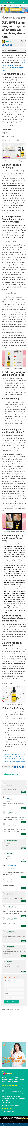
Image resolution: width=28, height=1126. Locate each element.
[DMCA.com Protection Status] (24, 1118)
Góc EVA (3, 5)
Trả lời (23, 791)
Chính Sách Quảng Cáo (7, 1081)
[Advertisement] (14, 1025)
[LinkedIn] (5, 1112)
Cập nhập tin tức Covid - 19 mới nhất (11, 1096)
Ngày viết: (8, 766)
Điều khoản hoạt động (7, 1079)
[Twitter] (6, 45)
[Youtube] (10, 1112)
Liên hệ (16, 1077)
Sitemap (16, 1081)
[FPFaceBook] (2, 1112)
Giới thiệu (4, 1077)
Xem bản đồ (7, 1100)
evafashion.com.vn (5, 1118)
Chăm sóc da (17, 5)
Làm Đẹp (10, 5)
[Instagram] (8, 1112)
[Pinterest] (8, 45)
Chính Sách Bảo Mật (19, 1079)
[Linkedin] (11, 45)
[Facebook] (3, 45)
